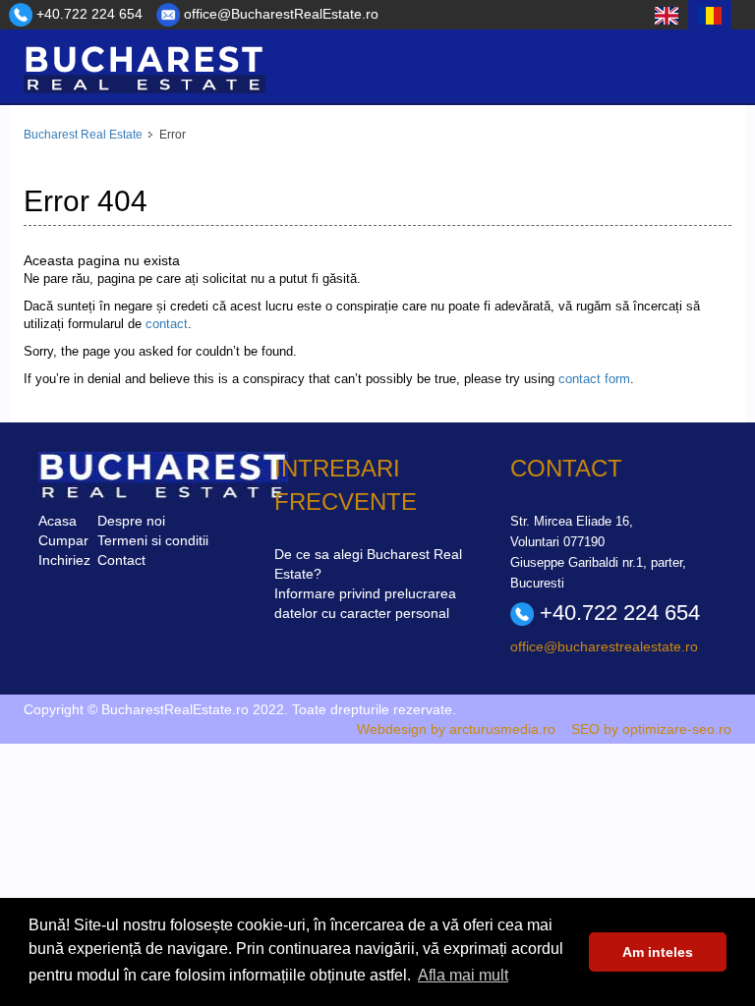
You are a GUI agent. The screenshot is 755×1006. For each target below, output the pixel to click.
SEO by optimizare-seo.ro (651, 729)
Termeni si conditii (152, 540)
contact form (594, 378)
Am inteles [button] (657, 952)
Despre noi (131, 521)
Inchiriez (64, 560)
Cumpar (63, 540)
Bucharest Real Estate (83, 134)
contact (166, 323)
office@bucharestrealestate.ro (604, 646)
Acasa (57, 521)
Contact (121, 560)
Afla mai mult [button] (463, 975)
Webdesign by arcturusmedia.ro (456, 729)
